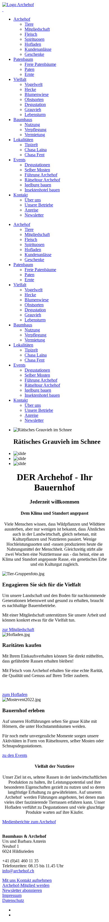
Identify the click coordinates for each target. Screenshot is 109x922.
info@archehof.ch (18, 870)
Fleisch (31, 34)
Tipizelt (31, 144)
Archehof (21, 19)
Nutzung (32, 124)
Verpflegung (35, 129)
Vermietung (35, 134)
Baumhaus (22, 119)
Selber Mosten (37, 169)
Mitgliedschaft (37, 29)
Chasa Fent (34, 154)
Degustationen (37, 164)
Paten (29, 69)
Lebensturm (35, 114)
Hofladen (33, 44)
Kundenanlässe (38, 49)
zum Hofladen (14, 694)
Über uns (33, 200)
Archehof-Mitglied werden (25, 885)
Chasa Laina (36, 149)
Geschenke (34, 54)
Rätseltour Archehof (42, 179)
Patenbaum (23, 59)
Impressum (12, 895)
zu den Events (14, 755)
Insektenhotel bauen (42, 189)
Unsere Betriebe (39, 205)
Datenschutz (13, 900)
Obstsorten (34, 99)
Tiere (29, 24)
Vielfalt (19, 79)
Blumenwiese (37, 94)
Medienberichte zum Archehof (29, 821)
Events (19, 159)
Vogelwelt (33, 84)
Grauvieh (33, 109)
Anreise (31, 210)
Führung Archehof (41, 174)
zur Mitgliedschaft (18, 629)
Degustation (35, 104)
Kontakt (20, 194)
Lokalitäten (23, 139)
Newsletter (34, 215)
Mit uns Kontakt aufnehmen (27, 880)
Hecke (30, 89)
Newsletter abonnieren (22, 890)
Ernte (29, 74)
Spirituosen (34, 39)
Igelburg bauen (38, 184)
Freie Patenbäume (40, 64)
